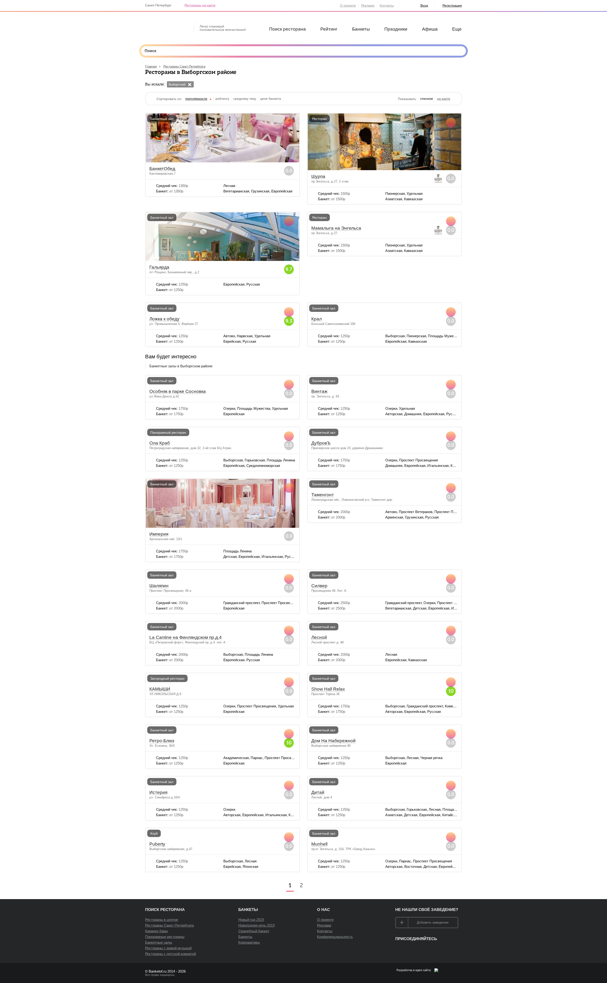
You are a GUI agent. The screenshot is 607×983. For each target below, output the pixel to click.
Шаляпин (159, 585)
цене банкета (270, 98)
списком (426, 98)
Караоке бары (156, 931)
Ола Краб (159, 443)
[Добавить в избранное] (289, 122)
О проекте (348, 5)
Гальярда (159, 267)
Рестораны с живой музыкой (168, 948)
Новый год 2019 (251, 920)
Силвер (319, 585)
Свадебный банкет (253, 931)
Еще (457, 29)
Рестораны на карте (200, 5)
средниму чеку (244, 98)
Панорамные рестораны (164, 937)
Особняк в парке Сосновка (177, 391)
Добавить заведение (433, 922)
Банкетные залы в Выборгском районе (180, 366)
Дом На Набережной (333, 740)
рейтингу (222, 98)
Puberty (157, 844)
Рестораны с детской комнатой (170, 954)
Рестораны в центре (161, 920)
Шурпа (318, 176)
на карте (443, 98)
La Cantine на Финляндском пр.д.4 (185, 637)
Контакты (387, 5)
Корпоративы (249, 942)
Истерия (158, 792)
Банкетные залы (158, 942)
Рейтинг (328, 29)
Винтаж (319, 391)
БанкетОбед (162, 168)
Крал (316, 319)
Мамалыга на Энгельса (336, 228)
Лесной (319, 637)
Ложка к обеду (164, 319)
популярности (196, 98)
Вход (424, 5)
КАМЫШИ (159, 689)
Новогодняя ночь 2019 (256, 925)
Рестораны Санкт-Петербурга (169, 925)
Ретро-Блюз (161, 740)
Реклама (367, 5)
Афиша (430, 29)
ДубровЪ (321, 443)
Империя (158, 534)
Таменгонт (322, 494)
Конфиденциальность (335, 937)
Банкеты (361, 29)
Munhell (319, 844)
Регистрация (452, 5)
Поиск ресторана (287, 29)
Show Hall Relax (328, 689)
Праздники (395, 29)
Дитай (317, 792)
